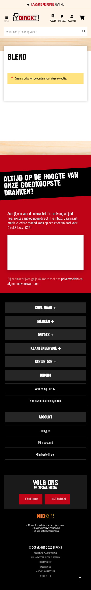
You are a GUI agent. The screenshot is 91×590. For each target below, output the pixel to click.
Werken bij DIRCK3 (45, 389)
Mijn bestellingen (45, 454)
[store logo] (26, 17)
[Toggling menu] (7, 18)
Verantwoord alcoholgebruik (45, 400)
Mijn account (45, 442)
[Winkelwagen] (82, 17)
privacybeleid (70, 278)
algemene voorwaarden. (23, 283)
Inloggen (45, 430)
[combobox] (45, 31)
